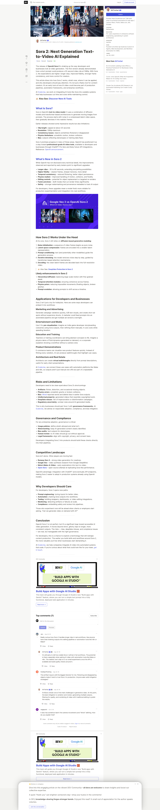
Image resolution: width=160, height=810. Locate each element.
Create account (129, 2)
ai (55, 61)
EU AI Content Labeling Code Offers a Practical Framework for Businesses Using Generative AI (119, 69)
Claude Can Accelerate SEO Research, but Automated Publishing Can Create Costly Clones (119, 88)
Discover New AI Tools (60, 98)
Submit (42, 627)
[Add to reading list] (26, 70)
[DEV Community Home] (26, 2)
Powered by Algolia (79, 2)
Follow (120, 14)
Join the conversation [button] (37, 807)
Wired (44, 395)
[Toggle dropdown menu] (97, 559)
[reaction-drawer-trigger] (26, 57)
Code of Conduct (62, 726)
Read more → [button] (41, 604)
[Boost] (26, 76)
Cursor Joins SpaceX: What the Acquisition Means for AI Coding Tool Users (119, 79)
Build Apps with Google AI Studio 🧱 (58, 591)
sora (38, 61)
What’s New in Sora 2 (49, 159)
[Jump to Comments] (26, 63)
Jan (42, 634)
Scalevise (42, 92)
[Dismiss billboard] (138, 784)
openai (49, 61)
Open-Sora (42, 468)
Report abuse (73, 726)
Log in (119, 2)
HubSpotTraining (46, 672)
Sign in (77, 723)
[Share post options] (26, 82)
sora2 (43, 61)
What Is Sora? (44, 108)
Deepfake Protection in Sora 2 (60, 269)
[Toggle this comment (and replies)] (37, 637)
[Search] (31, 2)
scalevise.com (78, 42)
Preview (51, 627)
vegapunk (44, 709)
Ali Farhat (43, 40)
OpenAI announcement (54, 149)
